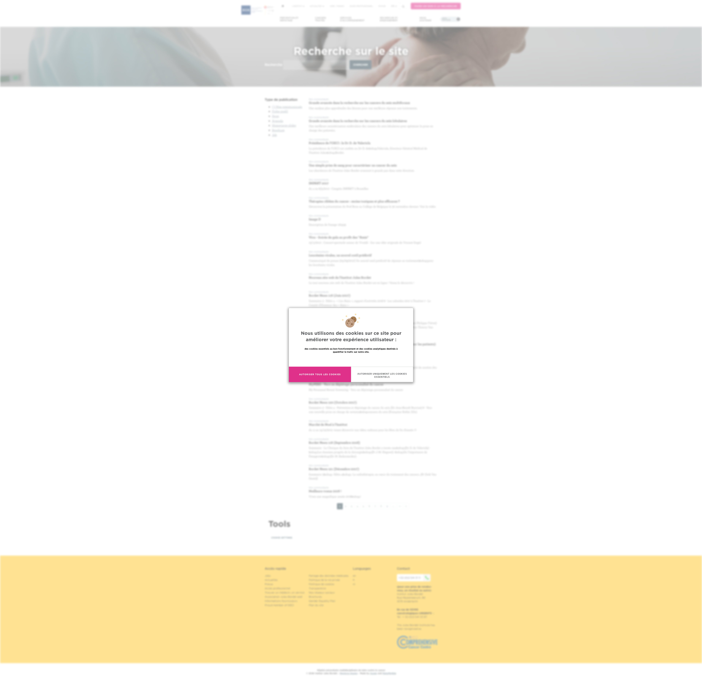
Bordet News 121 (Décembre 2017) (334, 469)
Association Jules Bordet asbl (283, 596)
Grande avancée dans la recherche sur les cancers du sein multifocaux (359, 103)
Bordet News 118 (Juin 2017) (329, 295)
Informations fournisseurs (281, 600)
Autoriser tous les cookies (320, 374)
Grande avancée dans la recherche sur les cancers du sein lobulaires (358, 121)
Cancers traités (320, 19)
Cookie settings (281, 537)
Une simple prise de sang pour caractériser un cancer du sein (353, 165)
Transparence (317, 588)
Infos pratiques (446, 19)
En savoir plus (351, 359)
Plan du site (316, 605)
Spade (373, 673)
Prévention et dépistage (289, 19)
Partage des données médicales (329, 575)
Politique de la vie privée (324, 579)
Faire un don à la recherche (435, 6)
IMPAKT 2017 (319, 183)
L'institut (297, 6)
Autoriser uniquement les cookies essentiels (382, 375)
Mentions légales (349, 673)
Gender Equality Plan (322, 600)
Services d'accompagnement (352, 19)
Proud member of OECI (279, 605)
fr (392, 6)
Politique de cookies (321, 584)
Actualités (316, 6)
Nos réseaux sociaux (322, 592)
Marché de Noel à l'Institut (328, 424)
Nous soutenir (425, 19)
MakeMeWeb (389, 673)
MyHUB (382, 6)
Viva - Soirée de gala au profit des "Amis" (339, 237)
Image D (315, 219)
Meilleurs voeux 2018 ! (325, 491)
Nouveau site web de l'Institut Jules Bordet (340, 277)
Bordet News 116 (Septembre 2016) (334, 442)
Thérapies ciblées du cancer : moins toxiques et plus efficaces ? (354, 201)
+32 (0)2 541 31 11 (409, 577)
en (354, 575)
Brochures (315, 596)
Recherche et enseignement (389, 19)
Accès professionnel (361, 6)
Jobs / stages (337, 6)
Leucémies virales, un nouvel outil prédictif (340, 255)
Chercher (360, 64)
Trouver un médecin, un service (284, 592)
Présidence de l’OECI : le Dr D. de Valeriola (339, 143)
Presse (269, 584)
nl (354, 584)
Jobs (268, 575)
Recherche (273, 65)
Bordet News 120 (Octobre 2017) (333, 402)
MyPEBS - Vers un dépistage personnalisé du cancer (346, 384)
